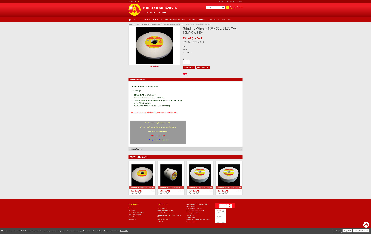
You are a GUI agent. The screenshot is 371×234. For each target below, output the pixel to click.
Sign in (229, 1)
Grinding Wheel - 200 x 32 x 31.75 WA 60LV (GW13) (229, 188)
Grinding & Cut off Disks (193, 213)
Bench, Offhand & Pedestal (165, 210)
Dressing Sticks (190, 206)
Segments (160, 221)
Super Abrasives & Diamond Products (197, 204)
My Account (222, 1)
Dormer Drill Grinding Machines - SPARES (198, 219)
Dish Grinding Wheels (163, 219)
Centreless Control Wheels (165, 213)
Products (136, 19)
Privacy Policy (124, 231)
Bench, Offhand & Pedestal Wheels (151, 24)
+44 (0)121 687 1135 (158, 12)
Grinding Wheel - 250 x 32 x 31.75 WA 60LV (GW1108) (200, 188)
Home (130, 24)
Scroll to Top (366, 225)
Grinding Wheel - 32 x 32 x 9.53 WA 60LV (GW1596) (170, 188)
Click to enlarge (154, 66)
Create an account (238, 1)
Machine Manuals (191, 222)
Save (186, 74)
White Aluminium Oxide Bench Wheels (173, 24)
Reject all (347, 231)
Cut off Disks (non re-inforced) (195, 211)
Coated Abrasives (191, 215)
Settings (337, 231)
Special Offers (190, 217)
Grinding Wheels (162, 208)
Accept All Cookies (361, 231)
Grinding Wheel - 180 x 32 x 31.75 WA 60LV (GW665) (142, 188)
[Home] (129, 19)
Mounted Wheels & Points (194, 208)
